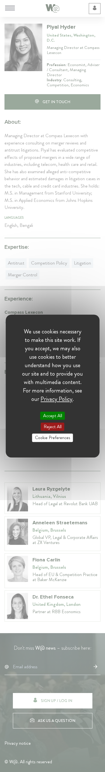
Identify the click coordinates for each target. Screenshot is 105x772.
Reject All (53, 426)
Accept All (52, 415)
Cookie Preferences (52, 438)
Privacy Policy (57, 399)
